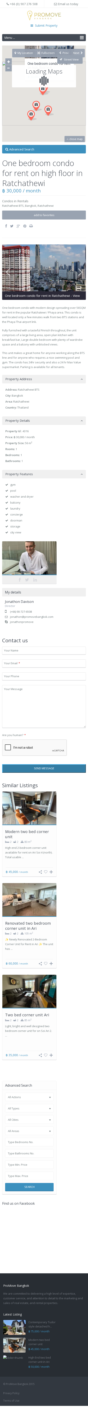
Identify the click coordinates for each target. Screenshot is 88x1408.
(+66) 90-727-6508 (21, 612)
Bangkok (30, 206)
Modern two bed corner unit (27, 834)
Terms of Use (11, 1400)
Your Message (13, 689)
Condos (7, 201)
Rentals (22, 201)
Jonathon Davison (29, 559)
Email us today (67, 4)
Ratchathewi (46, 206)
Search (29, 1187)
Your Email (12, 663)
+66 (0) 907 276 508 (23, 4)
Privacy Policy (11, 1393)
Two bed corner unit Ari (27, 1014)
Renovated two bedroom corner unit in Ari (28, 926)
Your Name (11, 650)
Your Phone (11, 676)
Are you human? (14, 735)
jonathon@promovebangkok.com (31, 617)
